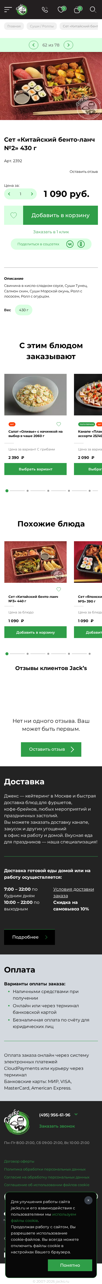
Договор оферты (19, 1161)
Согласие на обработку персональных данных (46, 1177)
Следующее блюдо (68, 45)
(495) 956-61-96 (54, 1114)
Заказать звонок (57, 1126)
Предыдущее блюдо (33, 45)
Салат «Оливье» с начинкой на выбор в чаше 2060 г (35, 433)
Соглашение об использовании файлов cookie (46, 1185)
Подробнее (25, 937)
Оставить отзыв (84, 171)
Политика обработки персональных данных (45, 1169)
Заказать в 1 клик (51, 231)
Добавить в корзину (60, 215)
